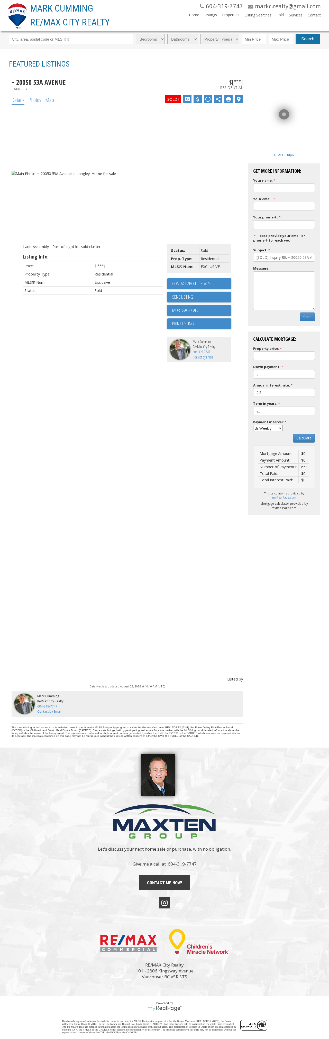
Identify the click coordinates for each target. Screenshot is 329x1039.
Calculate (304, 438)
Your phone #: (265, 217)
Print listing (183, 323)
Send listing (182, 297)
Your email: (262, 199)
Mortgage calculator (201, 310)
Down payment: (266, 366)
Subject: (260, 250)
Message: (261, 268)
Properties (230, 14)
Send (307, 316)
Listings (210, 14)
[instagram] (164, 902)
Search (307, 39)
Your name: (263, 180)
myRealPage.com (284, 497)
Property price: (266, 348)
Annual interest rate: (271, 385)
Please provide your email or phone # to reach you (279, 238)
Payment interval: (268, 422)
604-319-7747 (201, 352)
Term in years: (265, 403)
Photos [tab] (35, 100)
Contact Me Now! (164, 882)
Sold (280, 14)
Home (194, 14)
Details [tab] (18, 100)
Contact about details (191, 283)
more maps (284, 154)
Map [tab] (49, 100)
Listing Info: (36, 256)
